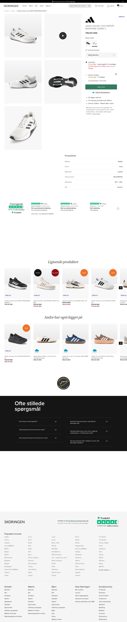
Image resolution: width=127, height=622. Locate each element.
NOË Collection (57, 555)
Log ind (77, 593)
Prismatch (102, 593)
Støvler (6, 599)
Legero (30, 575)
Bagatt (6, 552)
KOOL (30, 572)
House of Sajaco (33, 557)
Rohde (77, 543)
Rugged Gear (79, 546)
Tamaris (77, 575)
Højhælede (8, 601)
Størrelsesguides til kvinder (13, 616)
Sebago (77, 552)
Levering (102, 613)
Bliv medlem (79, 590)
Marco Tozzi (55, 543)
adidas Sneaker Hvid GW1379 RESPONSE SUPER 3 (32, 11)
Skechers (78, 557)
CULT (30, 540)
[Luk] (122, 1)
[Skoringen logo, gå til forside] (11, 6)
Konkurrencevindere (82, 599)
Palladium (55, 569)
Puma (77, 537)
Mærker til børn (57, 619)
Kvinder (25, 6)
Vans (100, 552)
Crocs (30, 537)
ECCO (30, 543)
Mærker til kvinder (10, 613)
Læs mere (72, 1)
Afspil (63, 35)
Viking (101, 555)
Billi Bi (6, 555)
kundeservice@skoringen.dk (78, 521)
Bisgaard (7, 560)
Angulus (7, 543)
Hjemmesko (8, 607)
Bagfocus (48, 6)
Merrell (54, 546)
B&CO (6, 549)
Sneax (42, 6)
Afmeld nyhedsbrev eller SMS (85, 601)
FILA (29, 546)
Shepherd (78, 555)
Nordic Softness (57, 560)
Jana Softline (32, 569)
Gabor (30, 549)
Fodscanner (103, 599)
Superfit (77, 572)
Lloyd (53, 537)
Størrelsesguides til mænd (36, 613)
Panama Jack (56, 572)
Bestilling (102, 607)
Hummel (31, 560)
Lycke (53, 540)
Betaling (101, 610)
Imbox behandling (105, 601)
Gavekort (102, 604)
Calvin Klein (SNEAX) (11, 569)
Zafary (101, 563)
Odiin (53, 566)
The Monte (102, 537)
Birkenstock (8, 557)
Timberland (102, 540)
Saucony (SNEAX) (81, 549)
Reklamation (103, 619)
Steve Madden (80, 569)
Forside (6, 11)
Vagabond (102, 549)
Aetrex (6, 540)
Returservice (103, 616)
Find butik (102, 590)
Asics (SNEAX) (9, 546)
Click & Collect (103, 596)
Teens (54, 616)
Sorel (77, 566)
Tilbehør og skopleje (11, 610)
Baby (53, 610)
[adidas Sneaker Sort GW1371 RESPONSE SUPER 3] (88, 43)
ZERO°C (101, 566)
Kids (53, 613)
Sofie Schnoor (79, 563)
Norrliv (54, 563)
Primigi (54, 575)
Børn (36, 6)
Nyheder (7, 590)
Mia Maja (54, 549)
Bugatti (6, 563)
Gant (29, 552)
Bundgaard (8, 566)
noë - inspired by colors (59, 557)
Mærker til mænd (33, 610)
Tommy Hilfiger (104, 543)
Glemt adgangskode (81, 596)
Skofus (77, 560)
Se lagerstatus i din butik (97, 81)
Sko (5, 593)
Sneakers (7, 596)
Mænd (31, 6)
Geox (30, 555)
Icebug (30, 566)
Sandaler (7, 604)
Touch (101, 546)
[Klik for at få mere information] (116, 74)
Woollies (101, 560)
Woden (101, 557)
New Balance (56, 552)
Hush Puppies (32, 563)
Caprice (6, 572)
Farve (87, 38)
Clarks (6, 575)
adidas (6, 537)
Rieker (77, 540)
